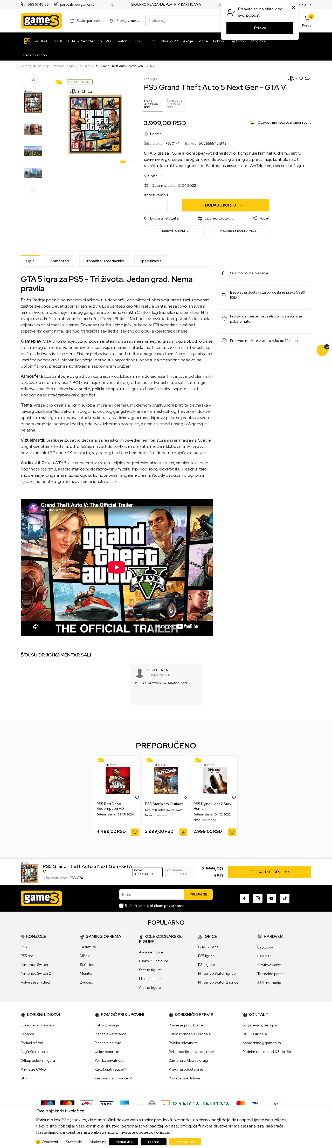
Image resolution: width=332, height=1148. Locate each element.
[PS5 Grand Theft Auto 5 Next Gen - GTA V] (29, 872)
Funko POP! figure (153, 961)
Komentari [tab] (60, 260)
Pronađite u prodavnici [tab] (104, 260)
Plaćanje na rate (108, 1042)
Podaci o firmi (32, 1042)
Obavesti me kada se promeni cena (284, 122)
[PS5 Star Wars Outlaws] (166, 779)
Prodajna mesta (128, 20)
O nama (27, 1034)
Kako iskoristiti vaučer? (113, 1078)
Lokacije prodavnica (37, 1025)
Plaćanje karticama (110, 1034)
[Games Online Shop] (41, 21)
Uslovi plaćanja (107, 1025)
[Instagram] (257, 898)
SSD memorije (269, 982)
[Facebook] (244, 898)
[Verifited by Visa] (255, 1104)
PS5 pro (27, 955)
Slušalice (87, 964)
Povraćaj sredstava (184, 1078)
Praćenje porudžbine (186, 1025)
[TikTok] (284, 898)
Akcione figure (151, 952)
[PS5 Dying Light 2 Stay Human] (215, 779)
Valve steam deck (36, 982)
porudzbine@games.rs (77, 5)
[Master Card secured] (240, 1104)
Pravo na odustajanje (186, 1069)
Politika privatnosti (109, 1060)
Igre (72, 66)
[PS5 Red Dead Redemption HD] (118, 779)
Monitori (86, 973)
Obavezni (50, 1142)
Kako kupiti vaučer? (110, 1069)
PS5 (24, 947)
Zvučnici (87, 982)
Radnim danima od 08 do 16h (267, 1051)
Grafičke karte (269, 965)
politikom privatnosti (165, 905)
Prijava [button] (260, 28)
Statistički (74, 1142)
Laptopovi (265, 947)
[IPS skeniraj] (278, 1104)
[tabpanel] (95, 120)
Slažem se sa (154, 905)
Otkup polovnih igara (38, 1060)
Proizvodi (59, 66)
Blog (24, 1078)
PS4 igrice (206, 964)
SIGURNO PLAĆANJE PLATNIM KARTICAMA (166, 5)
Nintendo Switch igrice (217, 973)
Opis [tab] (30, 260)
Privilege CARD (33, 1069)
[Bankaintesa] (196, 1104)
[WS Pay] (145, 1104)
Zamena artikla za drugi (188, 1060)
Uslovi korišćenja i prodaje (190, 1034)
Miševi (85, 955)
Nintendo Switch (34, 964)
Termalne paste (270, 973)
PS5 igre (85, 66)
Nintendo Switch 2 (36, 973)
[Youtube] (271, 898)
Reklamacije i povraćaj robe (191, 1051)
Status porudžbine (91, 20)
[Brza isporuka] (60, 81)
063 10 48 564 (39, 5)
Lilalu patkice (150, 978)
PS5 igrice (206, 955)
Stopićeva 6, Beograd (261, 1025)
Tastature (88, 947)
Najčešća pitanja (34, 1051)
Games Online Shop (35, 66)
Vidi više (151, 176)
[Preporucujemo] (80, 81)
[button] (161, 218)
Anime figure (150, 987)
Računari (264, 956)
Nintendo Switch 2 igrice (218, 982)
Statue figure (150, 969)
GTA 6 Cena (208, 947)
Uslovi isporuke (107, 1051)
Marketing (98, 1142)
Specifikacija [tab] (151, 260)
